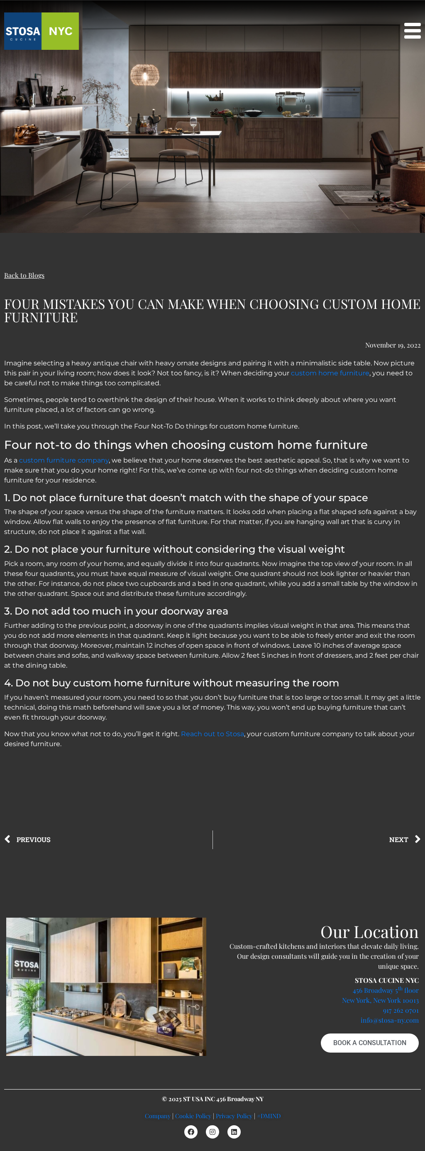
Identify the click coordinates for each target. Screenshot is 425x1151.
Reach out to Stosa (212, 734)
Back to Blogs (24, 275)
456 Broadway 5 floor (386, 990)
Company (158, 1116)
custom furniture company (64, 460)
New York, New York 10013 (380, 1000)
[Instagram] (212, 1132)
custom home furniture (330, 373)
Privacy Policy (234, 1116)
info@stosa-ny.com (390, 1020)
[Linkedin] (234, 1132)
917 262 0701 (401, 1010)
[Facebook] (191, 1132)
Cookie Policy (193, 1116)
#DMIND (269, 1116)
